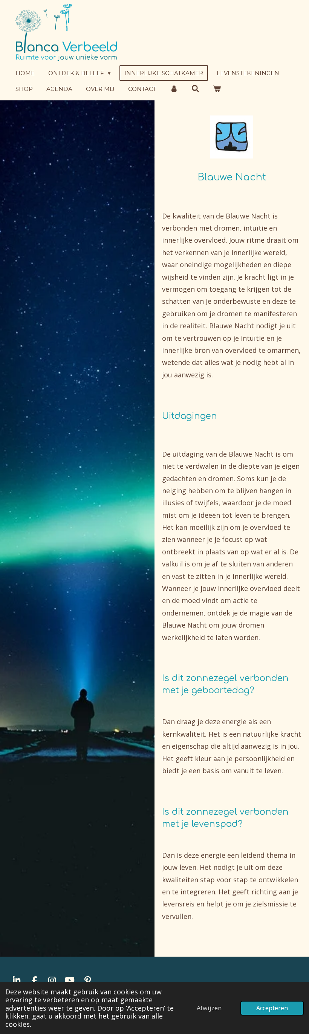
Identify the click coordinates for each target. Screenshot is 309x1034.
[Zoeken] (195, 89)
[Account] (174, 89)
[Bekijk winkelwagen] (217, 89)
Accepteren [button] (272, 1008)
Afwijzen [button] (209, 1008)
